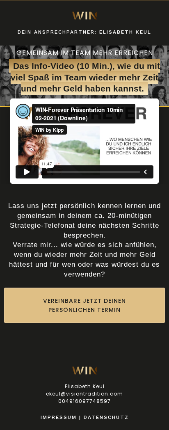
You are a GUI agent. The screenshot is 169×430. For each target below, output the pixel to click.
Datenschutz (106, 417)
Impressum (59, 417)
